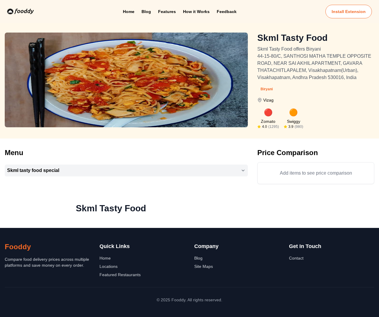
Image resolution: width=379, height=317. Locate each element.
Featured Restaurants (120, 274)
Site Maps (203, 266)
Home (128, 11)
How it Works (196, 11)
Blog (146, 11)
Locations (108, 266)
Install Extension (349, 11)
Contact (296, 258)
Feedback (227, 11)
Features (167, 11)
